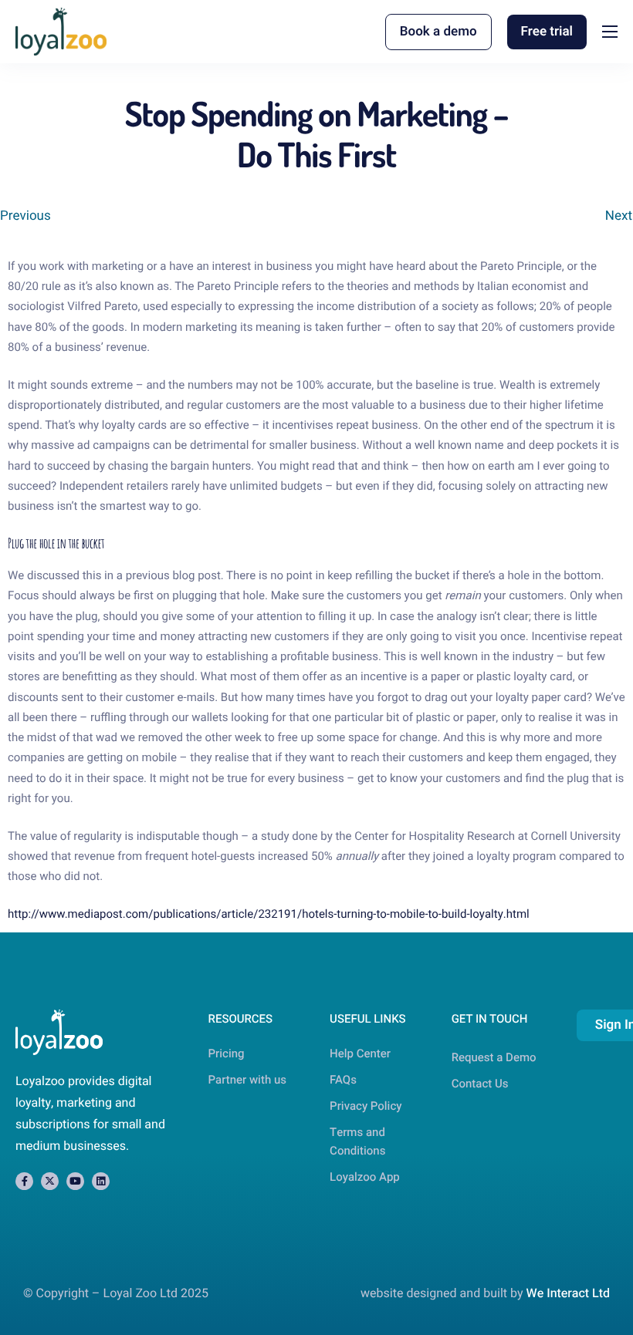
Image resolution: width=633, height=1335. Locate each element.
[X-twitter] (50, 1181)
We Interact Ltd (568, 1293)
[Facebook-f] (24, 1181)
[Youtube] (75, 1181)
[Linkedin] (101, 1181)
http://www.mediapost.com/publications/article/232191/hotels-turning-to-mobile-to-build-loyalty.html (269, 914)
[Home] (61, 31)
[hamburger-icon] (610, 31)
